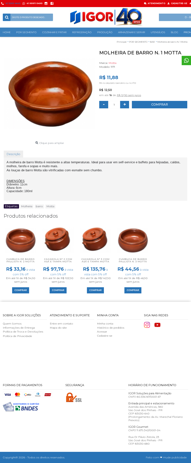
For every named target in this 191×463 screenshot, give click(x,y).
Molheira (26, 206)
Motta (112, 63)
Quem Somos (12, 323)
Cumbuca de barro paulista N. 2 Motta (20, 260)
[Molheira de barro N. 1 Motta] (50, 94)
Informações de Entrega (19, 327)
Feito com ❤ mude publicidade (166, 457)
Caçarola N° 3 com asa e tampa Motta (95, 260)
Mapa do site (58, 327)
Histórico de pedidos (110, 327)
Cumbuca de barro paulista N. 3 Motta (133, 260)
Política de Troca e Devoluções (23, 331)
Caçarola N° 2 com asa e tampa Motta (58, 260)
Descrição (13, 154)
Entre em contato (61, 323)
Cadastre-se (104, 335)
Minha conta (105, 323)
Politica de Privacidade (17, 336)
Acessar (102, 331)
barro (39, 206)
